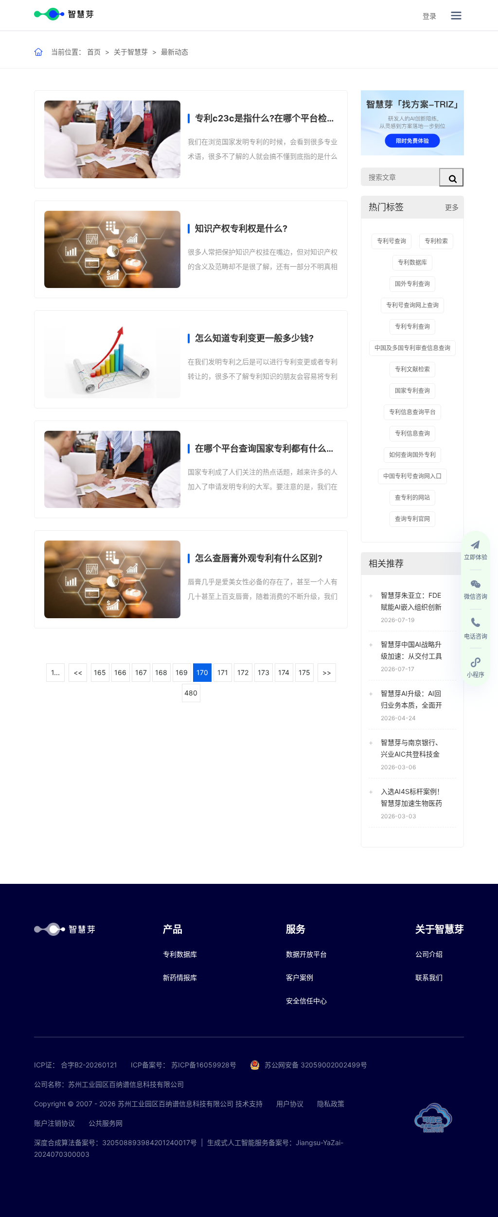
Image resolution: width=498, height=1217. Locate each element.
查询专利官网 (412, 519)
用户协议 (289, 1103)
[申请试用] (412, 122)
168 (161, 672)
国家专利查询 (412, 390)
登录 (429, 16)
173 (263, 672)
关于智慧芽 (131, 52)
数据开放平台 (306, 954)
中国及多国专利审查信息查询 (412, 348)
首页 (94, 52)
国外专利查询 (412, 283)
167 (141, 672)
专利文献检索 (412, 369)
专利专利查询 (412, 326)
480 (190, 693)
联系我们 (429, 977)
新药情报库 (180, 977)
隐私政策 (330, 1103)
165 (100, 672)
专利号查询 (391, 241)
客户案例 (299, 977)
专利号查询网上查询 (412, 305)
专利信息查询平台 (412, 412)
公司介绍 (429, 954)
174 (283, 672)
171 (222, 672)
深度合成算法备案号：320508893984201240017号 (115, 1142)
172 (243, 672)
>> (326, 672)
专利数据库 (412, 262)
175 (304, 672)
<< (77, 672)
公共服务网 (106, 1123)
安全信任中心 (306, 1001)
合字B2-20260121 (89, 1065)
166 (120, 672)
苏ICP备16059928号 (203, 1065)
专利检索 (436, 241)
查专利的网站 (412, 497)
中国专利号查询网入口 (412, 476)
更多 (452, 207)
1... (55, 672)
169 (182, 672)
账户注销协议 (54, 1123)
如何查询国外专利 (412, 454)
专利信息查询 (412, 433)
